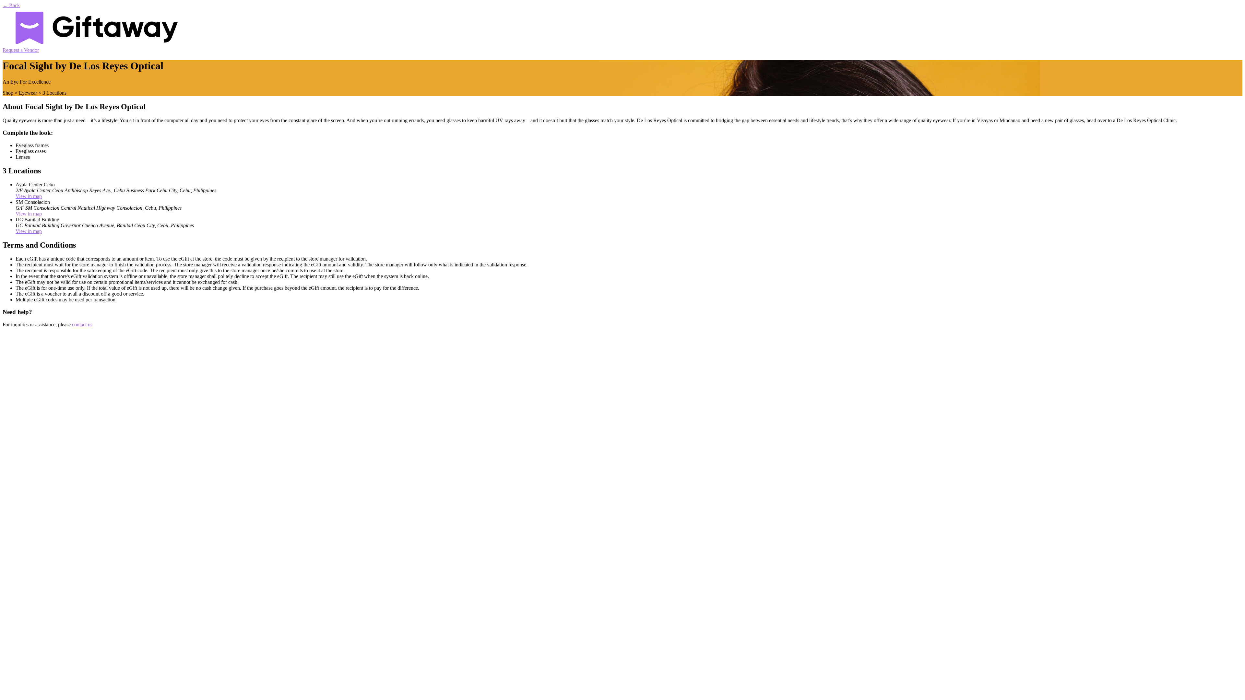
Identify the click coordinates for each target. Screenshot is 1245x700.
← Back (11, 5)
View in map (29, 196)
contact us (82, 324)
